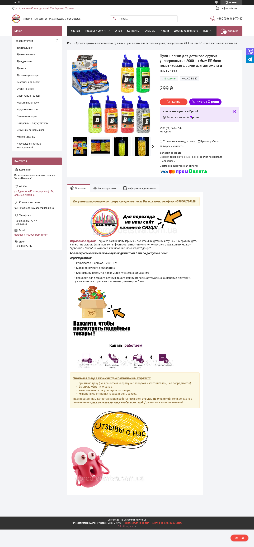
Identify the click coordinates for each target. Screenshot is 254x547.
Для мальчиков (26, 54)
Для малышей (25, 47)
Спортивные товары (28, 95)
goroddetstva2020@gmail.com (31, 234)
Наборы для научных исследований (29, 145)
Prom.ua (142, 520)
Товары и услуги (95, 30)
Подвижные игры (27, 116)
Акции (165, 30)
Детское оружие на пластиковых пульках (99, 43)
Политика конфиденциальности (166, 523)
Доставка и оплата (186, 30)
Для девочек (24, 61)
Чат (242, 538)
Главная (75, 30)
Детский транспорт (28, 75)
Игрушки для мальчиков (31, 130)
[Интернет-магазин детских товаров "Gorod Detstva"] (16, 18)
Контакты (133, 30)
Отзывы (150, 30)
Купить (176, 101)
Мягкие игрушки (26, 137)
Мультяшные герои (28, 102)
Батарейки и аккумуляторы (32, 123)
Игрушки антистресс (28, 109)
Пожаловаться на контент (136, 523)
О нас (118, 30)
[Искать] (114, 18)
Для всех (22, 68)
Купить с (202, 101)
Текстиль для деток (28, 82)
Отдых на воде (25, 88)
